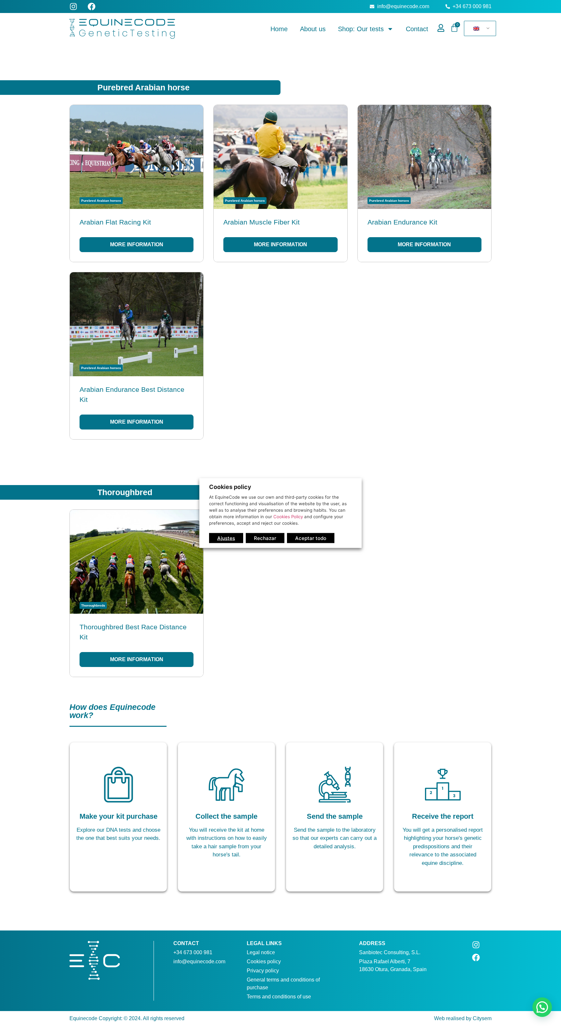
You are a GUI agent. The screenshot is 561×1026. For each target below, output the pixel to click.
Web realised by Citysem (463, 1018)
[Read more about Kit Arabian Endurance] (424, 183)
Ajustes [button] (226, 538)
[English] (478, 28)
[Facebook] (91, 6)
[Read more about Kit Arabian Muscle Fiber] (280, 183)
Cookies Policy (288, 516)
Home (279, 28)
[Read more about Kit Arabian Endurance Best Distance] (136, 355)
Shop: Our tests (361, 28)
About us (313, 28)
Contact (417, 28)
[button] (542, 1007)
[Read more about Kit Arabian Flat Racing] (136, 183)
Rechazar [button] (265, 538)
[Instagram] (73, 6)
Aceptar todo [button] (310, 538)
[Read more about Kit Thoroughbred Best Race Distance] (136, 593)
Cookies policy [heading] (230, 486)
